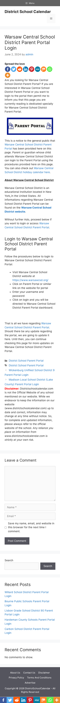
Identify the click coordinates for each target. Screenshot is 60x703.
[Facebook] (7, 69)
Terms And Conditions (39, 677)
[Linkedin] (25, 69)
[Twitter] (13, 69)
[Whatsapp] (49, 69)
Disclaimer (44, 672)
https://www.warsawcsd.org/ (30, 280)
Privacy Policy (16, 677)
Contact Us (29, 672)
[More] (7, 75)
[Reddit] (19, 69)
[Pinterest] (31, 69)
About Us (15, 672)
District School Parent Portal (26, 360)
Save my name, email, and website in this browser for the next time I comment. (31, 527)
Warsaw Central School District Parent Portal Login (30, 42)
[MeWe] (37, 69)
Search (9, 560)
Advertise (30, 682)
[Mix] (43, 69)
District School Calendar (28, 11)
